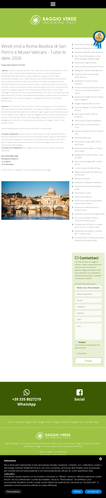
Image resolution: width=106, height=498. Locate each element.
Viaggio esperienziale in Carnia (87, 103)
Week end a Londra (83, 193)
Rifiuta (77, 491)
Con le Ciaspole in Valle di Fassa (87, 168)
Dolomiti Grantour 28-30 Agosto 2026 (89, 214)
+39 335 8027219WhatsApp (26, 402)
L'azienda (19, 422)
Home (10, 422)
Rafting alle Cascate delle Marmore (89, 70)
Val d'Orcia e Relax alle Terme (87, 44)
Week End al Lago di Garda (85, 62)
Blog (96, 422)
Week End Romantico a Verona (87, 48)
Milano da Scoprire (82, 178)
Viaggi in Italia (31, 422)
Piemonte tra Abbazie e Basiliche (88, 182)
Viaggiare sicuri (77, 422)
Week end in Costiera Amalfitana (88, 120)
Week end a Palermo (83, 197)
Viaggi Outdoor (45, 422)
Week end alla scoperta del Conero (89, 66)
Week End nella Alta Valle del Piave (89, 52)
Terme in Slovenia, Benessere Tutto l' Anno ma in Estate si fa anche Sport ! (89, 90)
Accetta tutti (93, 491)
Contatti (89, 422)
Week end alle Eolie (83, 137)
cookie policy (9, 474)
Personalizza (13, 491)
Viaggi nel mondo (61, 422)
